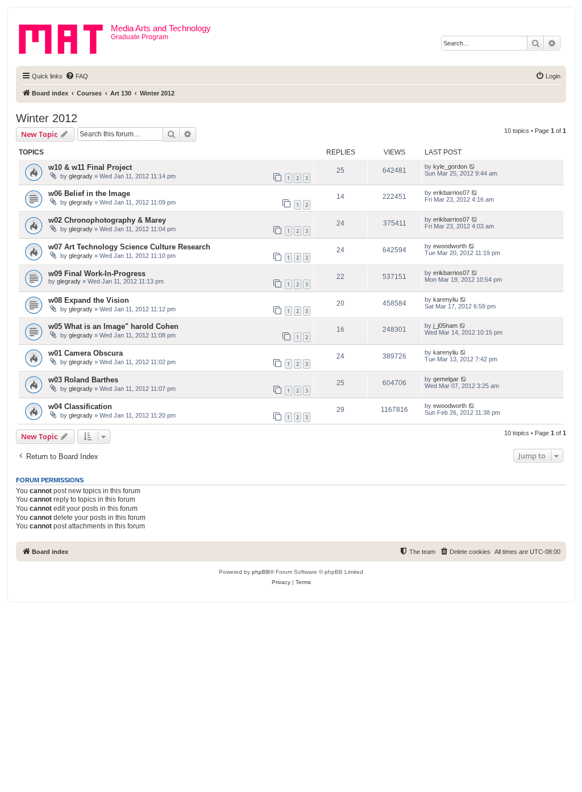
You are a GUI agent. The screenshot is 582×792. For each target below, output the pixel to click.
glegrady (81, 176)
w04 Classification (80, 406)
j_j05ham (445, 325)
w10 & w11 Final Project (90, 167)
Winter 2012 (46, 118)
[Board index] (65, 37)
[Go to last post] (472, 166)
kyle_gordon (450, 166)
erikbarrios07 (451, 192)
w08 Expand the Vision (88, 300)
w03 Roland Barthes (83, 380)
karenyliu (445, 299)
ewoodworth (450, 246)
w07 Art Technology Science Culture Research (129, 247)
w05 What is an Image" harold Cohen (113, 326)
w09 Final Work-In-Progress (97, 273)
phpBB (261, 572)
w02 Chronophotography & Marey (107, 220)
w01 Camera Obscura (85, 353)
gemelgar (446, 379)
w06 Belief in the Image (89, 193)
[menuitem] (76, 76)
